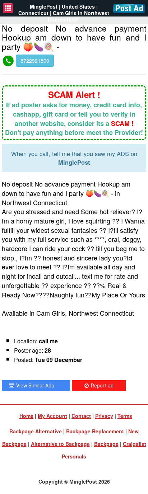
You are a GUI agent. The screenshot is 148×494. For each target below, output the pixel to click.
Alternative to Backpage (60, 443)
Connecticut (33, 13)
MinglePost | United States (62, 6)
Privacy (104, 415)
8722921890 (34, 60)
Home (26, 415)
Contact (81, 415)
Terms (124, 415)
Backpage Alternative (35, 431)
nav (8, 8)
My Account (52, 415)
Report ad (101, 386)
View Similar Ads (34, 386)
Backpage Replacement (95, 431)
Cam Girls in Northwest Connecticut (78, 16)
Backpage (106, 443)
